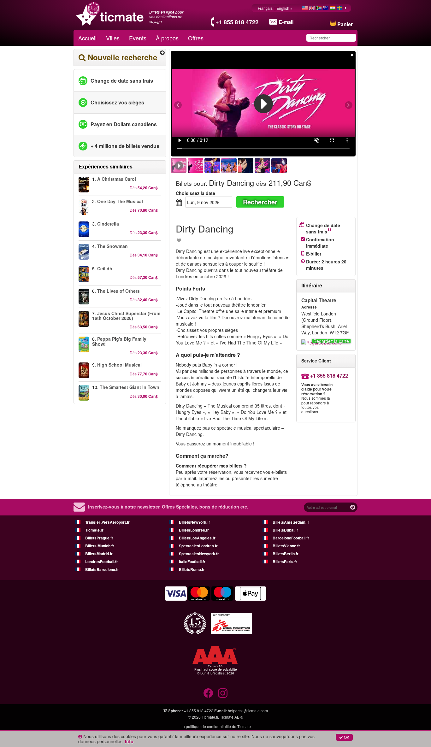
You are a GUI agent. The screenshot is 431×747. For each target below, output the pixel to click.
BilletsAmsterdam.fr (291, 522)
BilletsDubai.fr (285, 530)
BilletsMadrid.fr (99, 553)
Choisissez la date (195, 193)
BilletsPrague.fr (99, 538)
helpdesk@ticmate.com (248, 710)
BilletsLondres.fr (194, 530)
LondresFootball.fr (101, 561)
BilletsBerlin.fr (285, 553)
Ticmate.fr (94, 530)
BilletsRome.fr (192, 569)
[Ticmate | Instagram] (222, 693)
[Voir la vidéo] (263, 103)
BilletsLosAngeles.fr (197, 538)
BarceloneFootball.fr (291, 538)
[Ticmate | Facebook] (208, 693)
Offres (196, 38)
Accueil (87, 38)
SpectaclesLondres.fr (198, 546)
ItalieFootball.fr (192, 561)
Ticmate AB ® (231, 717)
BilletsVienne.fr (286, 546)
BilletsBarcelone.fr (102, 569)
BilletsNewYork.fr (194, 522)
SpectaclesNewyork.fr (199, 553)
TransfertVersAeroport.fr (107, 522)
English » (284, 8)
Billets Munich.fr (99, 546)
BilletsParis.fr (285, 561)
